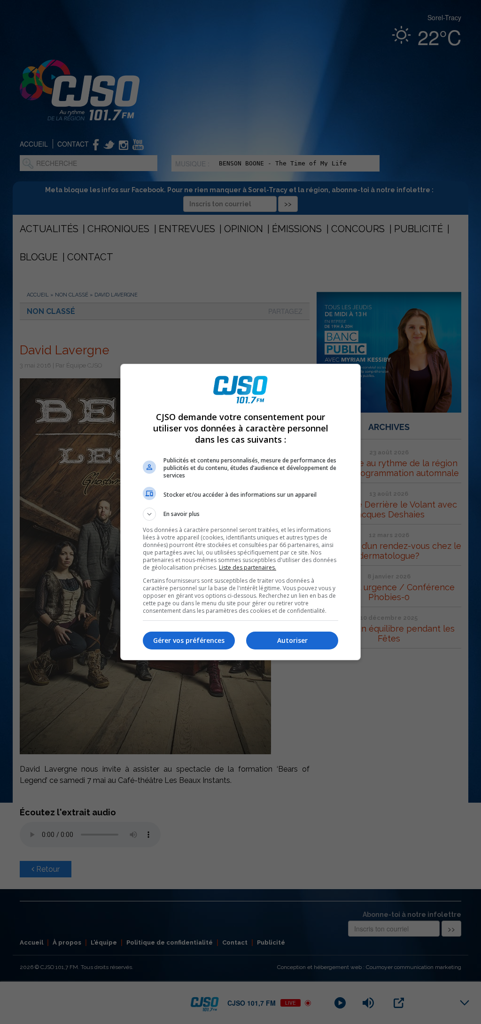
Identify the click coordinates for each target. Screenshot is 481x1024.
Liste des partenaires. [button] (247, 567)
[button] (240, 514)
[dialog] (240, 512)
